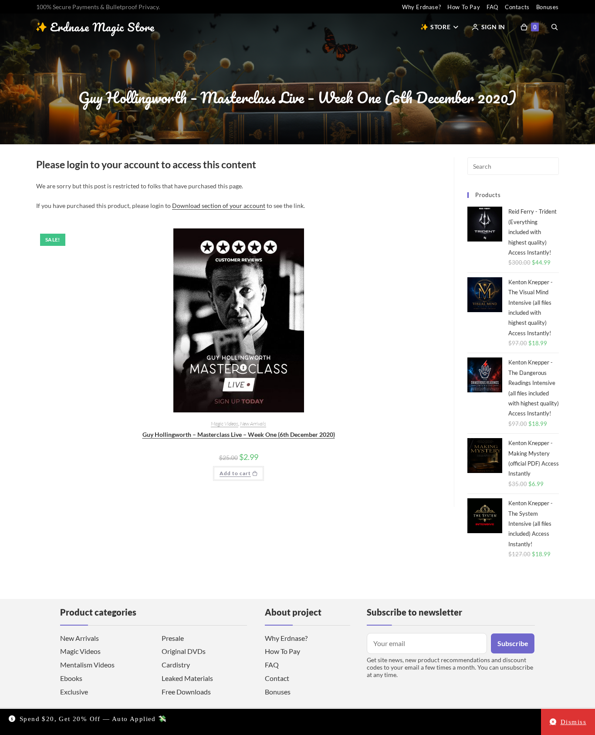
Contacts (517, 6)
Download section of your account (218, 205)
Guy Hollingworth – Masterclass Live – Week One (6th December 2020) (238, 434)
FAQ (492, 6)
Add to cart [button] (235, 473)
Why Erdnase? (421, 6)
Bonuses (547, 6)
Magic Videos (224, 423)
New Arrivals (253, 423)
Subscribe (512, 643)
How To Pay (463, 6)
